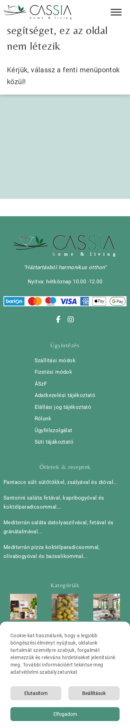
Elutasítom (35, 693)
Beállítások (94, 693)
